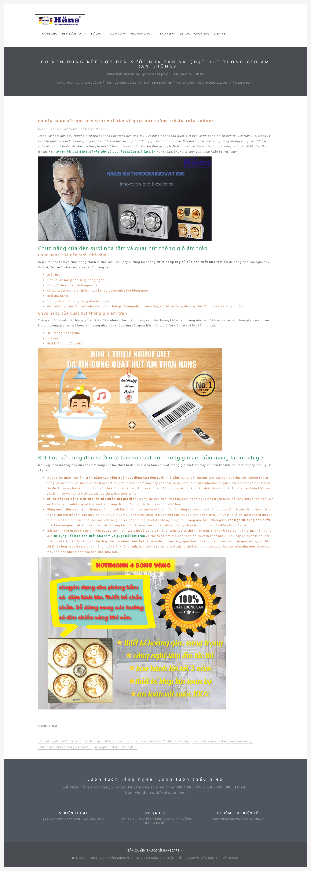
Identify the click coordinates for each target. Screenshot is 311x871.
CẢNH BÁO (202, 33)
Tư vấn (96, 33)
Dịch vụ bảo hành (202, 858)
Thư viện (167, 33)
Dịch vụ (116, 33)
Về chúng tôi (141, 33)
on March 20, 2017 (94, 129)
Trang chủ (49, 33)
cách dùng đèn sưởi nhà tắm (89, 82)
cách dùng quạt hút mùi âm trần (108, 741)
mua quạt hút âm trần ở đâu (115, 747)
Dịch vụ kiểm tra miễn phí (159, 858)
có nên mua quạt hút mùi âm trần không (223, 741)
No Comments (67, 129)
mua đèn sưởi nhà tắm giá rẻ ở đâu (65, 747)
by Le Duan (46, 129)
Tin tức (184, 33)
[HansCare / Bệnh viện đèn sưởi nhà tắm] (60, 20)
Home (60, 82)
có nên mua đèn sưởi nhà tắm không (162, 741)
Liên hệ (220, 33)
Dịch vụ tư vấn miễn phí (111, 858)
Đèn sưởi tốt (72, 33)
